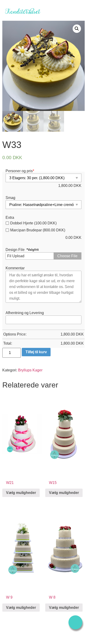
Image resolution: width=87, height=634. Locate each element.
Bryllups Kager (30, 370)
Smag (10, 198)
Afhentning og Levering (25, 313)
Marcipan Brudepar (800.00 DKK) (37, 230)
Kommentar (15, 268)
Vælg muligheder (21, 493)
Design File (15, 250)
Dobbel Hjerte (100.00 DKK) (33, 223)
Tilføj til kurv (36, 352)
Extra (10, 217)
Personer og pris (20, 171)
